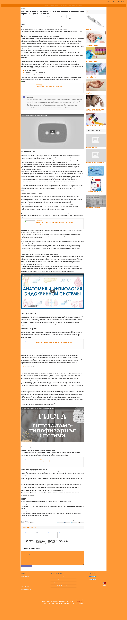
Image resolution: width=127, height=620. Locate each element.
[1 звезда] (21, 522)
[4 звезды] (25, 522)
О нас (46, 5)
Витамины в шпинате (91, 147)
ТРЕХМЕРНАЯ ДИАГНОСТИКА (26, 583)
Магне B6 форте (90, 177)
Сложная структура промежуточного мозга (63, 541)
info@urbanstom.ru (79, 601)
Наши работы (67, 5)
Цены (73, 5)
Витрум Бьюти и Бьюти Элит (93, 207)
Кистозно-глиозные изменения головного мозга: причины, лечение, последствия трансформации (95, 109)
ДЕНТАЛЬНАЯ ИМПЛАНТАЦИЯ (26, 589)
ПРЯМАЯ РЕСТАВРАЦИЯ (25, 586)
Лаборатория (58, 5)
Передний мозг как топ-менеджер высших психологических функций (52, 542)
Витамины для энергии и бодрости (95, 162)
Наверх (104, 585)
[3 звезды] (24, 522)
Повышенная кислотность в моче (94, 125)
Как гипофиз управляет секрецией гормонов (50, 87)
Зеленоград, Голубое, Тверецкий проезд (61, 586)
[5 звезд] (26, 522)
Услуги (52, 5)
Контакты (79, 5)
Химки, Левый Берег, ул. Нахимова (59, 579)
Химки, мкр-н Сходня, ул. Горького (59, 576)
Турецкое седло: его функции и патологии (49, 461)
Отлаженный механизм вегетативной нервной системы (54, 342)
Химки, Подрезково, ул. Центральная (60, 582)
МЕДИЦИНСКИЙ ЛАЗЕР (25, 576)
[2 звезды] (22, 522)
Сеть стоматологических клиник (8, 1)
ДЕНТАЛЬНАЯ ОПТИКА (24, 579)
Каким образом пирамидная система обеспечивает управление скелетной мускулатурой (41, 542)
